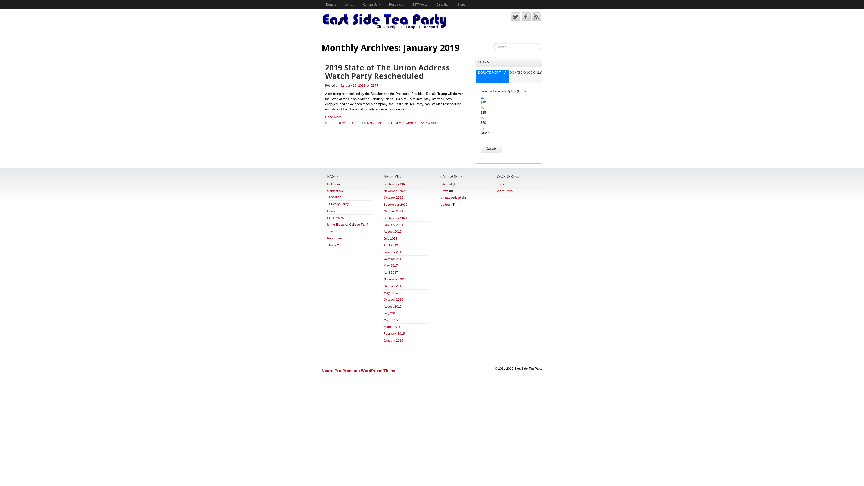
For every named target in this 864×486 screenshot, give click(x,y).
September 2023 (395, 184)
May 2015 (391, 320)
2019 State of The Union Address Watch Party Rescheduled (387, 71)
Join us (349, 4)
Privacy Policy (339, 204)
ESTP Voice (420, 4)
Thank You (334, 245)
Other (485, 133)
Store (461, 4)
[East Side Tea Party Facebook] (526, 16)
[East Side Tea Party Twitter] (515, 16)
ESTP (375, 85)
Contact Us (370, 4)
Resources (396, 4)
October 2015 (393, 299)
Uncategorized (450, 197)
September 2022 (395, 204)
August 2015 (393, 306)
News (342, 123)
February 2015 (394, 333)
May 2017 (391, 265)
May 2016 (391, 293)
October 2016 (393, 286)
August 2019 (393, 231)
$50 (483, 122)
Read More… (335, 117)
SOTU (370, 123)
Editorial (446, 184)
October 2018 (393, 259)
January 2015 (393, 340)
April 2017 (391, 272)
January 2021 (393, 225)
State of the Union (389, 123)
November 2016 (395, 279)
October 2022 (393, 197)
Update (352, 123)
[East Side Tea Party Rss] (536, 16)
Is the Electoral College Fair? (347, 224)
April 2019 (391, 245)
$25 (483, 112)
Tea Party (409, 123)
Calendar (443, 4)
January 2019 (393, 252)
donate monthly (492, 72)
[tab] (492, 76)
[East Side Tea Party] (385, 21)
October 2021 (393, 211)
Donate (331, 4)
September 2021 (395, 218)
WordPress (505, 191)
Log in (501, 184)
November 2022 (395, 191)
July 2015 (390, 313)
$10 (483, 102)
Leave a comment (429, 123)
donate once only (526, 72)
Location (335, 197)
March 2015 (392, 326)
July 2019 (390, 238)
